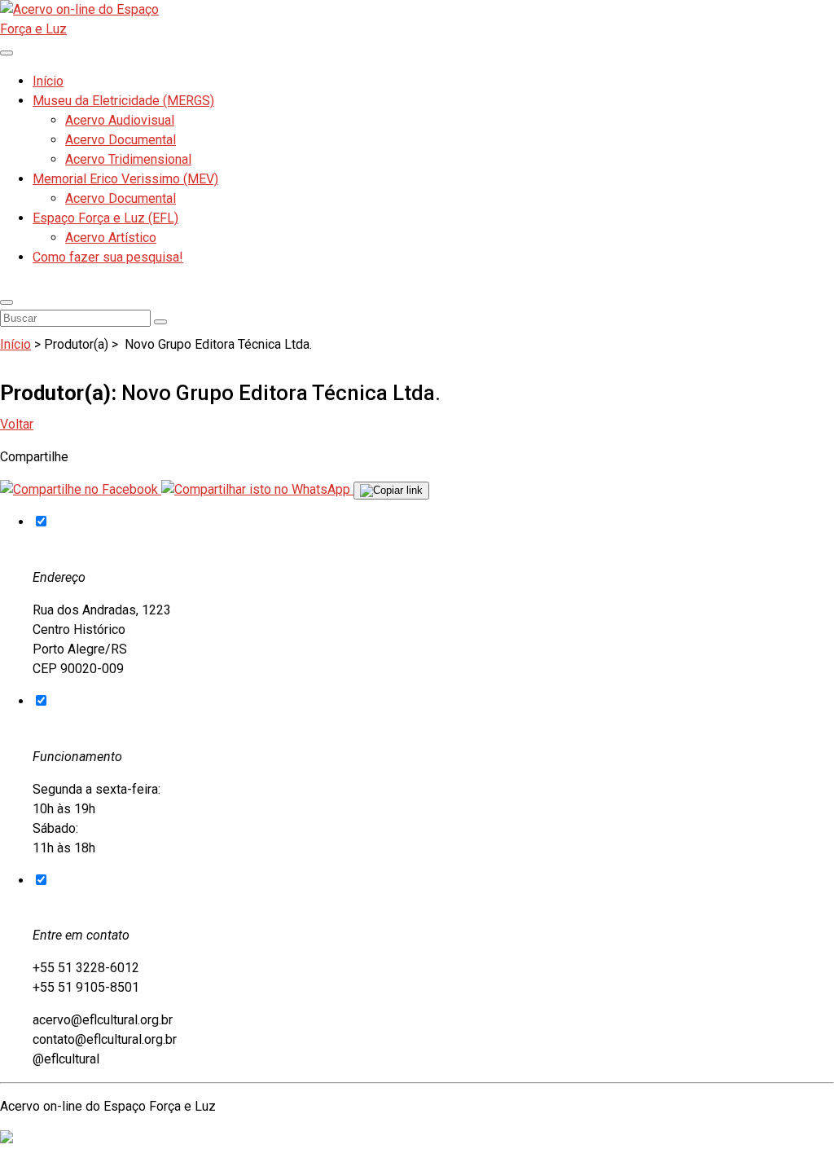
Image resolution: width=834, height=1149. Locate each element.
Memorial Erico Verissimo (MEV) (125, 179)
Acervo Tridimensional (128, 159)
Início (48, 81)
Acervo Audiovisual (119, 120)
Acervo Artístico (110, 237)
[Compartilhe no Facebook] (80, 489)
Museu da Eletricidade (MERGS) (123, 100)
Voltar (16, 424)
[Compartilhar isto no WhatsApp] (257, 489)
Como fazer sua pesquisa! (108, 257)
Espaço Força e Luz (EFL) (105, 218)
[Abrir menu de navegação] (6, 53)
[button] (6, 302)
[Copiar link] (391, 491)
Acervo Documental (120, 139)
